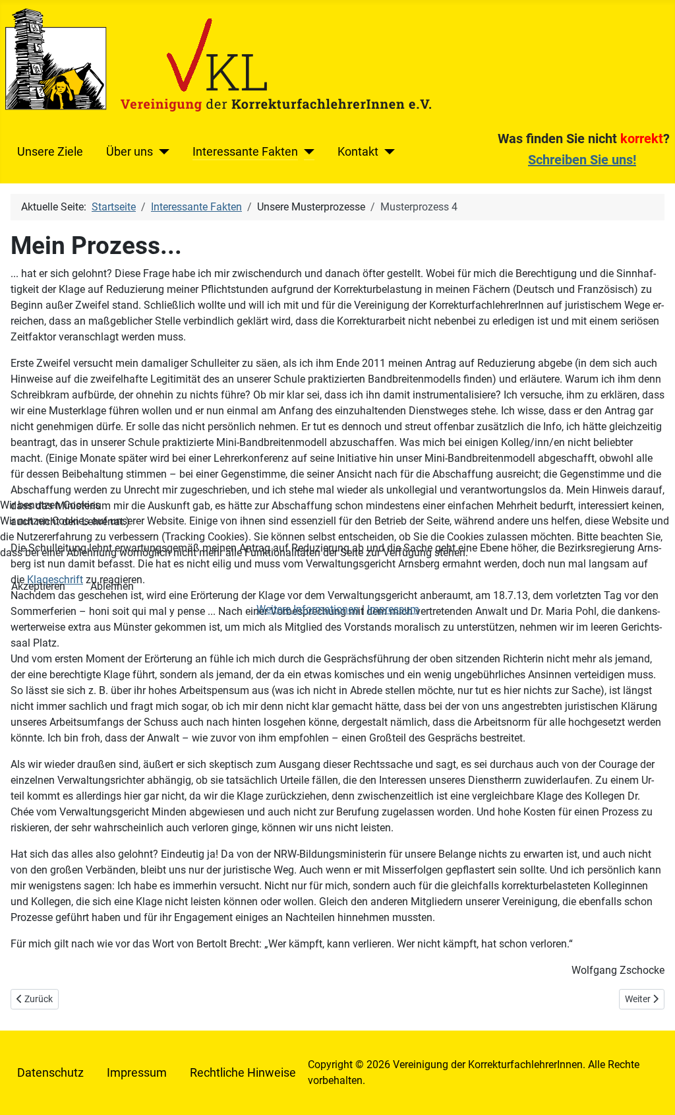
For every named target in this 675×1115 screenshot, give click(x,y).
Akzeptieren (38, 586)
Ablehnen (112, 586)
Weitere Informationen (307, 609)
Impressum (393, 609)
